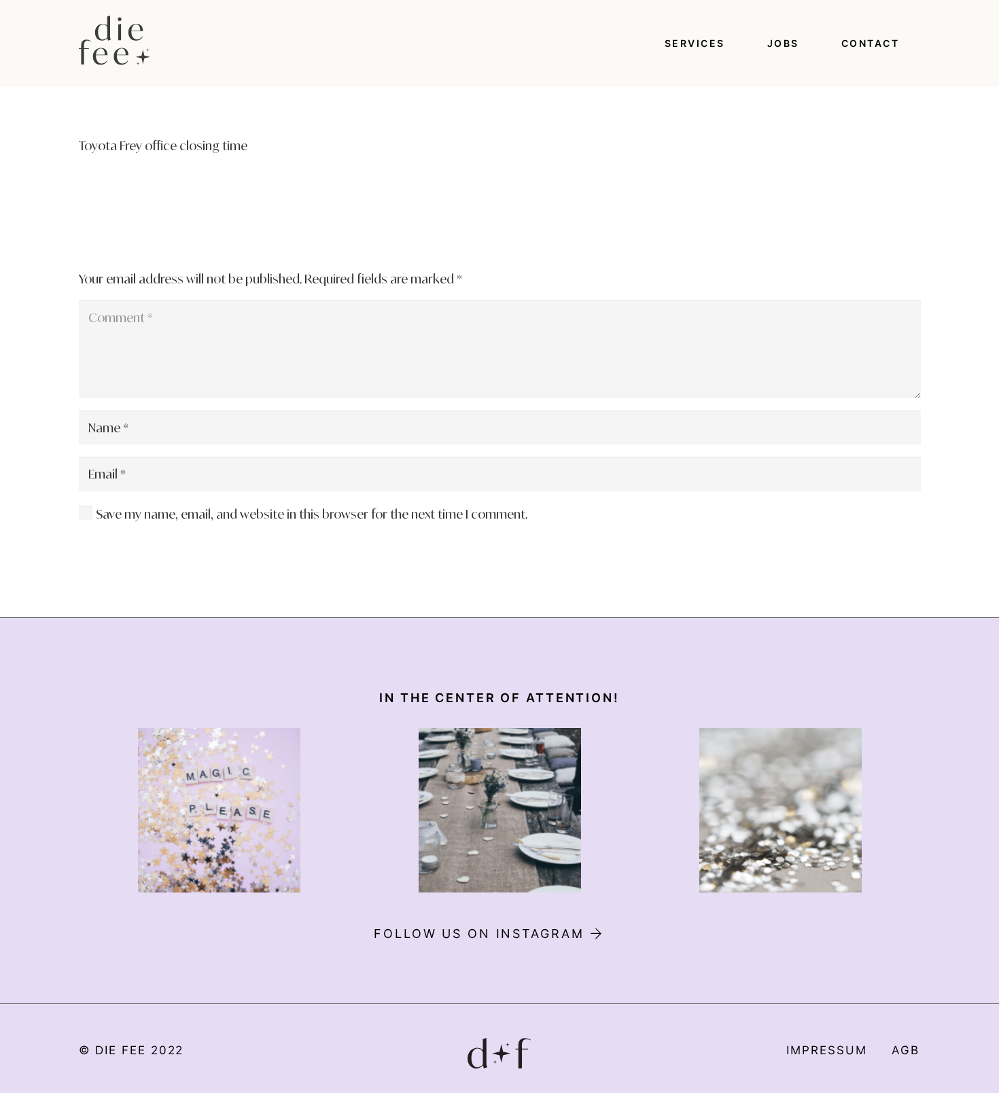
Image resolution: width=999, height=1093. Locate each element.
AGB (905, 1050)
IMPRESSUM (826, 1050)
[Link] (115, 40)
